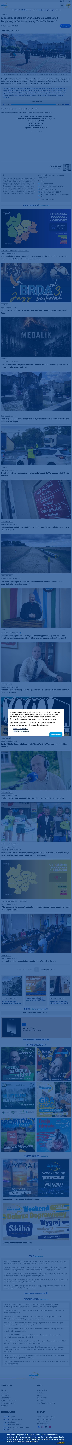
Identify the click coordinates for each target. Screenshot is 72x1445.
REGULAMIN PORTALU (20, 729)
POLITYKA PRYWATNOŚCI (21, 731)
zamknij (61, 1442)
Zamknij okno (56, 734)
